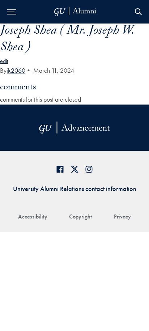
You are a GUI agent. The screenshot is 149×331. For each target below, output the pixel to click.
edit (4, 61)
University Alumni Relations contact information (74, 188)
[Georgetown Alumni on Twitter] (74, 169)
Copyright (80, 216)
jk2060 (16, 70)
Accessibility (32, 216)
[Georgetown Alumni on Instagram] (89, 169)
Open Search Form (138, 12)
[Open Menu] (12, 12)
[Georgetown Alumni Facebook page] (60, 169)
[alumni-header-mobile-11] (75, 11)
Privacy (122, 216)
